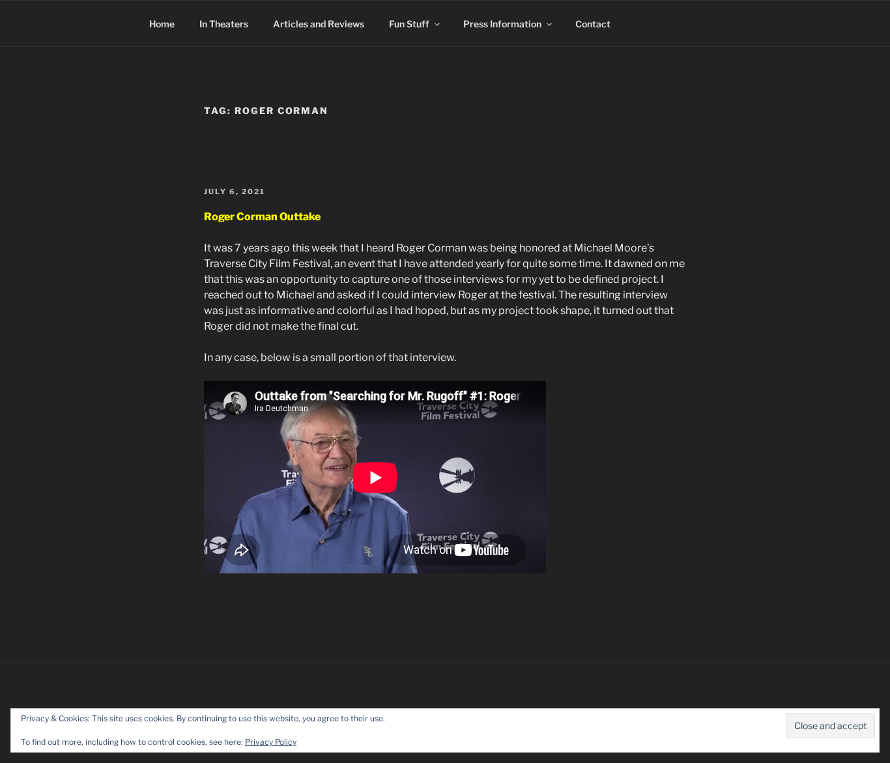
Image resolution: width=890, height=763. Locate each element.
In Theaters (223, 23)
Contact (592, 23)
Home (162, 23)
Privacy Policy (270, 742)
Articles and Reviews (318, 23)
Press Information (502, 23)
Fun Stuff (409, 23)
